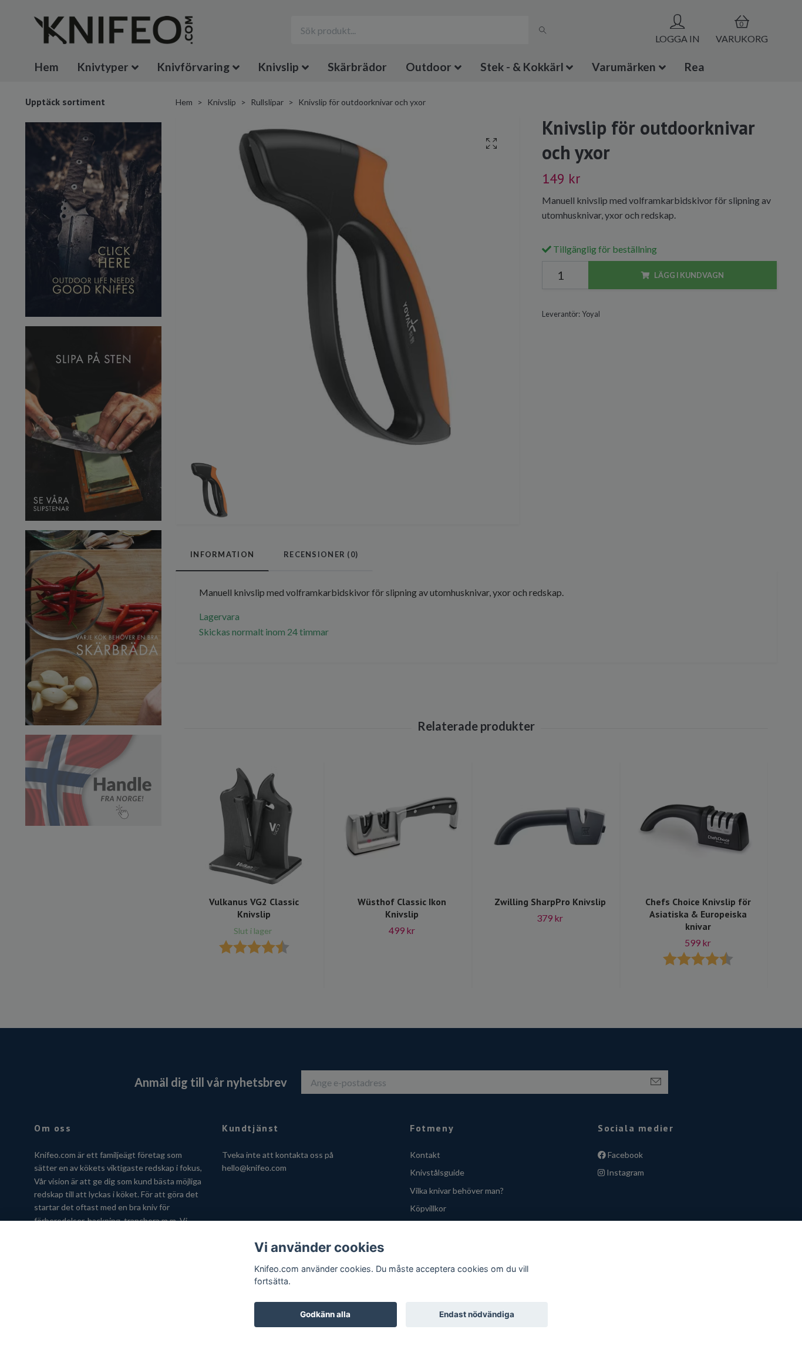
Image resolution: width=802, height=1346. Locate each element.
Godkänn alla (325, 1314)
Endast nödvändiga (476, 1314)
